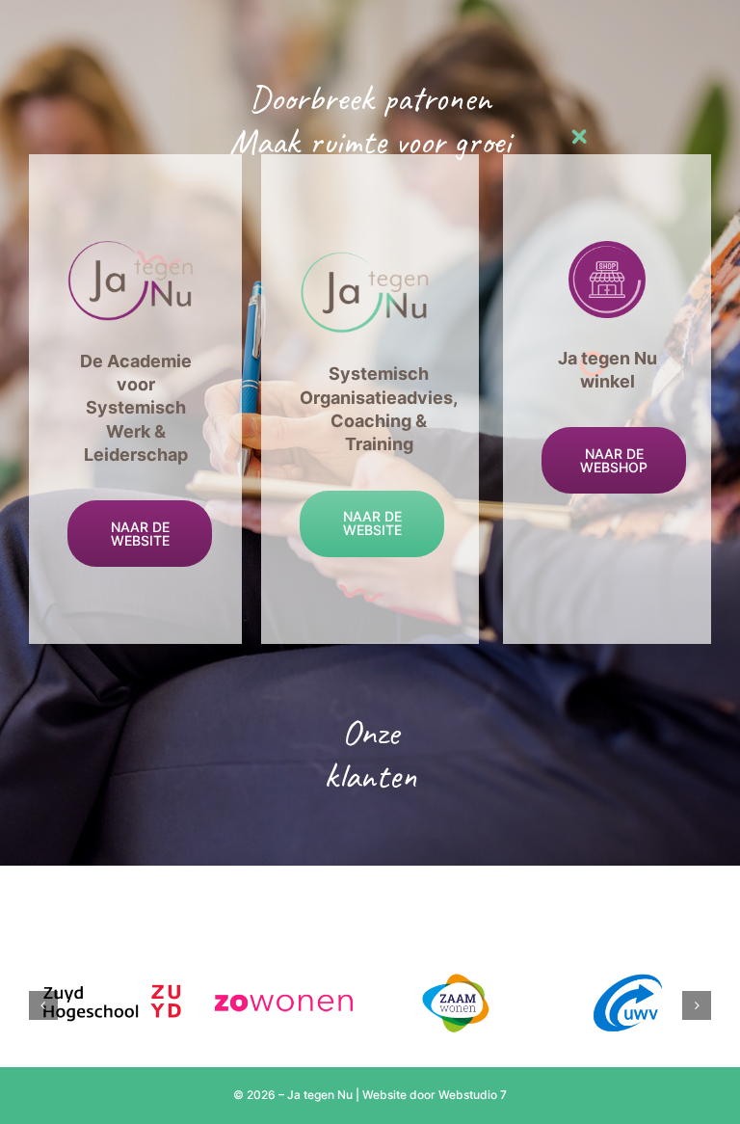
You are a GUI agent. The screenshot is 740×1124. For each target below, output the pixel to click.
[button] (43, 1005)
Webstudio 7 (472, 1094)
